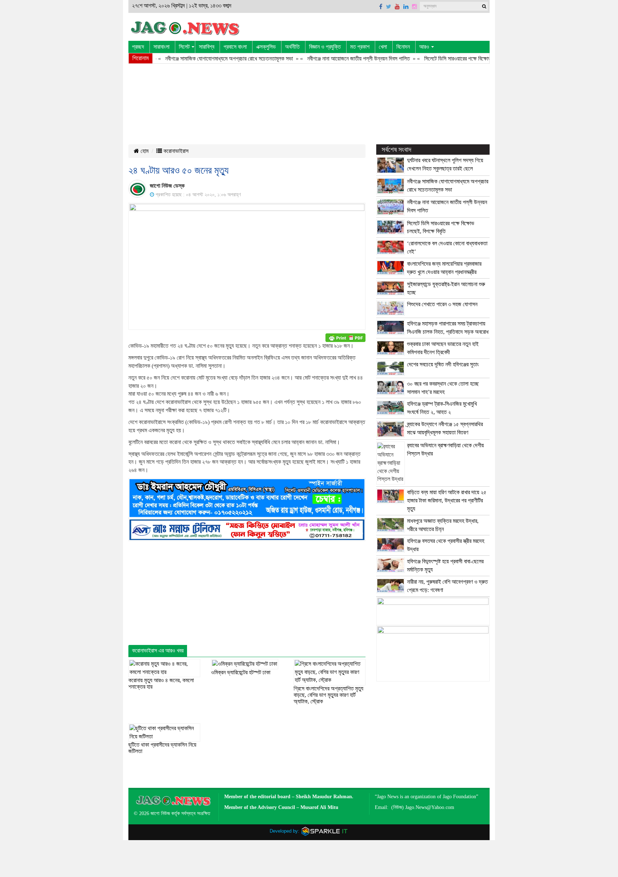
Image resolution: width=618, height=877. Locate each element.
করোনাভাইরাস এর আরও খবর (157, 650)
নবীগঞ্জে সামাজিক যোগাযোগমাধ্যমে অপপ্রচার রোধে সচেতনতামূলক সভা (211, 59)
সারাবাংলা (161, 47)
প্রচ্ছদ (138, 47)
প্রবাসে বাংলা (235, 47)
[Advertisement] (307, 102)
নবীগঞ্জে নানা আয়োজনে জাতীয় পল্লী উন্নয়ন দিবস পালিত (340, 59)
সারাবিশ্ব (206, 47)
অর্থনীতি (292, 47)
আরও (424, 47)
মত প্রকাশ (359, 47)
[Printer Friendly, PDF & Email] (345, 337)
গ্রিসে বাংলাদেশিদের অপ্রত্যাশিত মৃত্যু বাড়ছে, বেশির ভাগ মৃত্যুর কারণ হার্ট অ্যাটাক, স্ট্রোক (328, 694)
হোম (143, 151)
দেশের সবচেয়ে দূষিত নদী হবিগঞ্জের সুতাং (443, 364)
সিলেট (184, 47)
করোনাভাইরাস (175, 151)
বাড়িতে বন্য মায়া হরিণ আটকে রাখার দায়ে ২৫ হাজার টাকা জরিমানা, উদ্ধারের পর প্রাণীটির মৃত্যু (446, 500)
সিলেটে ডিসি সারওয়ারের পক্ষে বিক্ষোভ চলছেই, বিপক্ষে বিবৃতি (460, 59)
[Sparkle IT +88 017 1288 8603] (325, 831)
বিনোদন (403, 47)
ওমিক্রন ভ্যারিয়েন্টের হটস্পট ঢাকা (240, 672)
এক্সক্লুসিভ (266, 47)
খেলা (383, 47)
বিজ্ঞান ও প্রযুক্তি (325, 47)
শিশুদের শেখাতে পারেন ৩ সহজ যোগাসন (442, 304)
